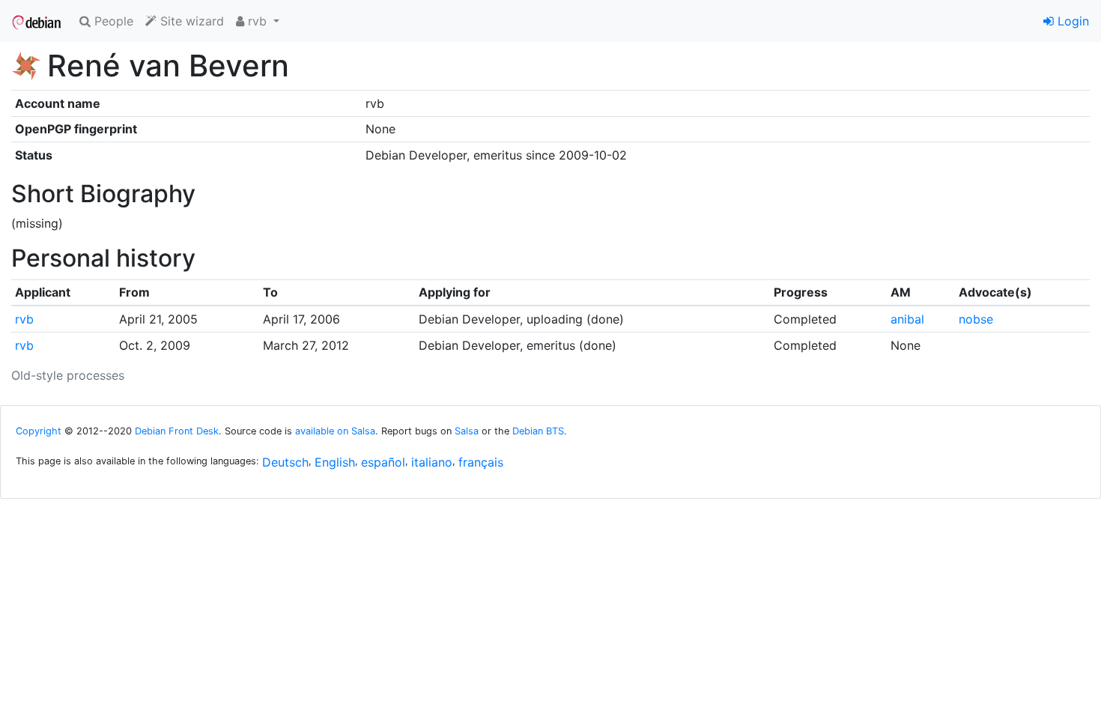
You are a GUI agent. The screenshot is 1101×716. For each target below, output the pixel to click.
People (112, 20)
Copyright (38, 431)
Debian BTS (538, 431)
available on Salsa (335, 431)
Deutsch (285, 462)
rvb (24, 319)
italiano (431, 462)
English (335, 462)
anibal (907, 319)
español (383, 462)
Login (1071, 20)
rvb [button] (257, 20)
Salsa (467, 431)
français (480, 462)
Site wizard (190, 20)
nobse (976, 319)
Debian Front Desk (177, 431)
